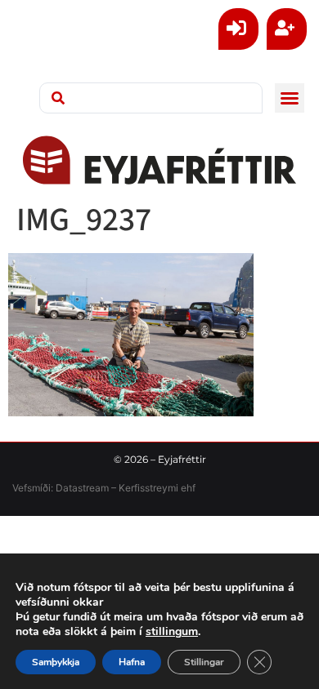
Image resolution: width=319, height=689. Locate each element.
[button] (289, 98)
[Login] (238, 29)
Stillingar (204, 662)
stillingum (172, 632)
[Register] (287, 29)
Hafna (132, 662)
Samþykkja (55, 662)
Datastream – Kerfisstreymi (115, 488)
